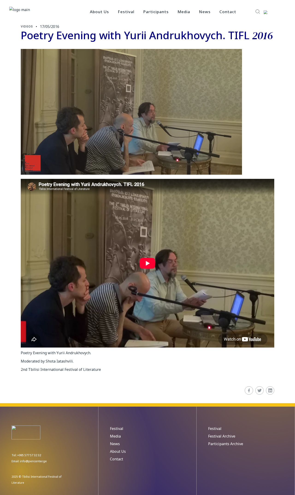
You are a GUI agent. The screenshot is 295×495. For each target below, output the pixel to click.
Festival (116, 428)
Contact (116, 459)
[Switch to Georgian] (273, 12)
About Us (118, 451)
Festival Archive (221, 436)
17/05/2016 (49, 26)
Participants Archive (225, 443)
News (115, 443)
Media (115, 436)
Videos (27, 26)
